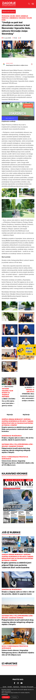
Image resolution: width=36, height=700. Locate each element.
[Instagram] (18, 683)
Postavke (14, 697)
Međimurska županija (9, 11)
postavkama (5, 694)
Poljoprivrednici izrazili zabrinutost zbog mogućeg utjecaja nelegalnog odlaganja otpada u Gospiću (17, 448)
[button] (29, 4)
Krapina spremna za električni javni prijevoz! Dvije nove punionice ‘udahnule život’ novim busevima (17, 425)
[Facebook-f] (14, 683)
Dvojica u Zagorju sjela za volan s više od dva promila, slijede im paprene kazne (17, 438)
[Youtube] (21, 683)
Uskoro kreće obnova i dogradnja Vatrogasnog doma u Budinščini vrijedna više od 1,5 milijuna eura (18, 461)
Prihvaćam (5, 697)
